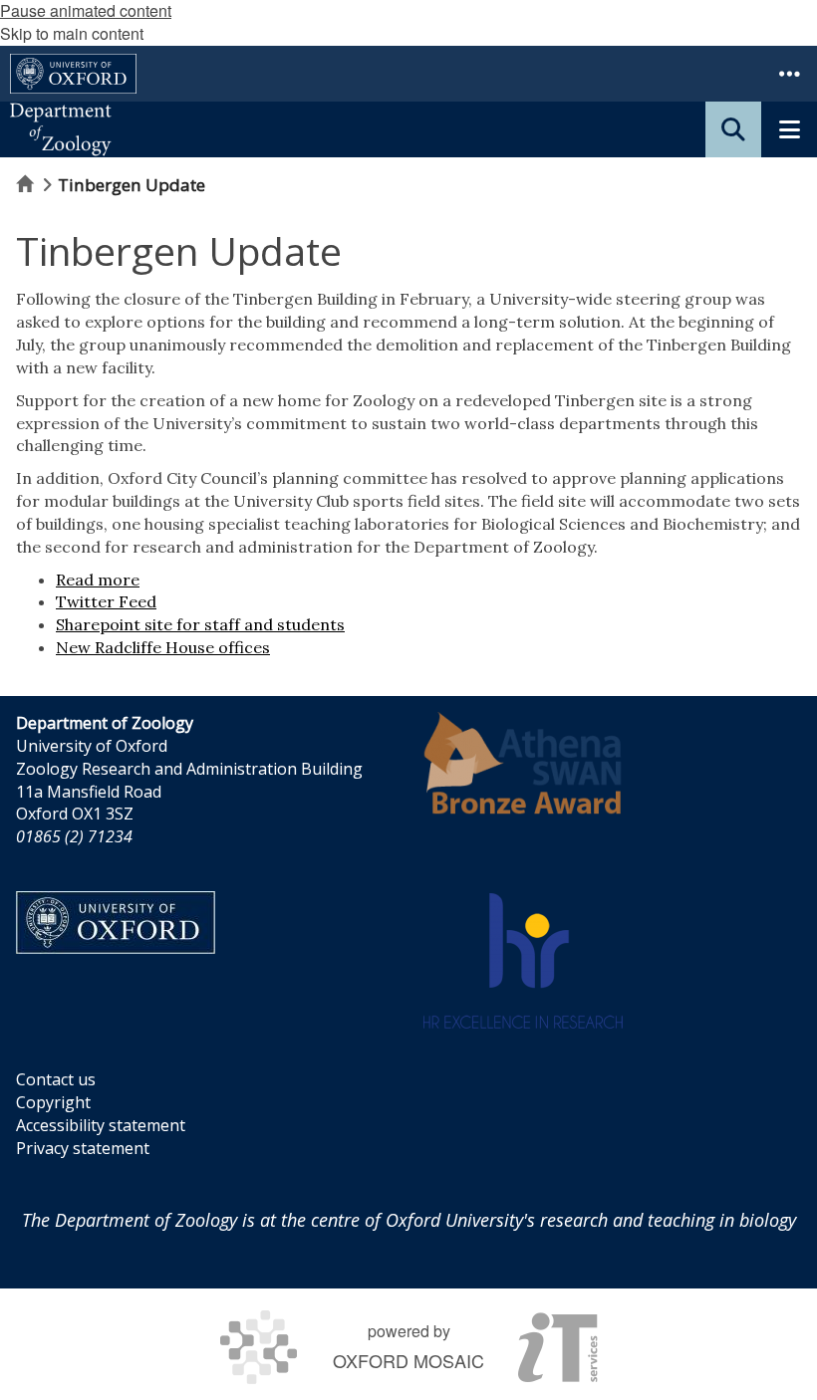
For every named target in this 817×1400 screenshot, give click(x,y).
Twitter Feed (106, 601)
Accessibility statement (100, 1125)
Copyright (53, 1102)
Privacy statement (82, 1148)
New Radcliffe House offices (163, 647)
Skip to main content (71, 33)
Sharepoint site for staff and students (200, 624)
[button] (789, 74)
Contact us (56, 1079)
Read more (97, 579)
